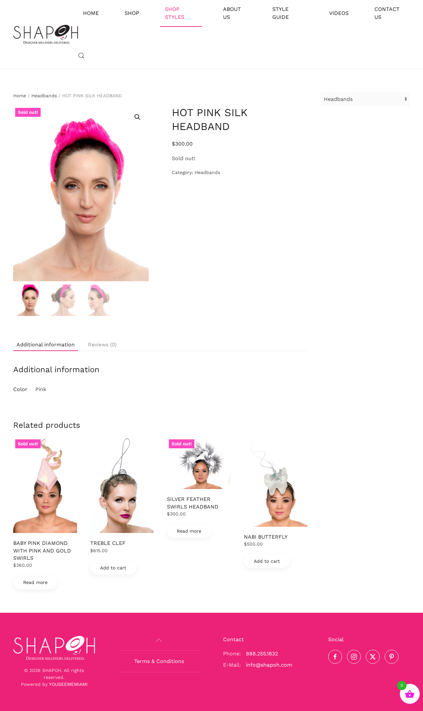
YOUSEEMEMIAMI (68, 684)
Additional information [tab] (46, 344)
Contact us (387, 13)
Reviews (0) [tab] (102, 344)
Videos (339, 13)
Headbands (44, 95)
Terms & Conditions (159, 661)
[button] (81, 55)
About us (232, 13)
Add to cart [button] (113, 567)
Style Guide (280, 13)
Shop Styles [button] (174, 13)
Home (91, 13)
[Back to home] (45, 34)
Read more (35, 582)
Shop (132, 13)
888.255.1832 (262, 653)
